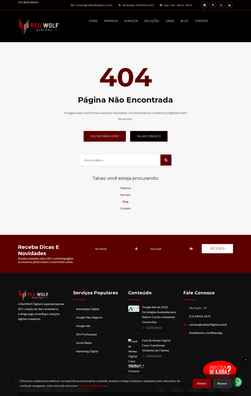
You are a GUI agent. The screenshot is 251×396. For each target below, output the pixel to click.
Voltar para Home (104, 136)
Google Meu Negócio (89, 317)
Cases (170, 21)
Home (93, 21)
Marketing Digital (87, 351)
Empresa (111, 21)
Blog (185, 21)
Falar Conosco (149, 136)
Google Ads (83, 325)
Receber (217, 248)
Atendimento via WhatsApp (206, 332)
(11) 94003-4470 (200, 316)
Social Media (84, 342)
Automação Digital (87, 309)
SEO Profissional (86, 334)
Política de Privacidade (93, 385)
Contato (201, 21)
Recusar (222, 383)
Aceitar (201, 383)
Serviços (131, 21)
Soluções (151, 21)
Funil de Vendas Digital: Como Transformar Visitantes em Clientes (156, 345)
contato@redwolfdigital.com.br (208, 324)
